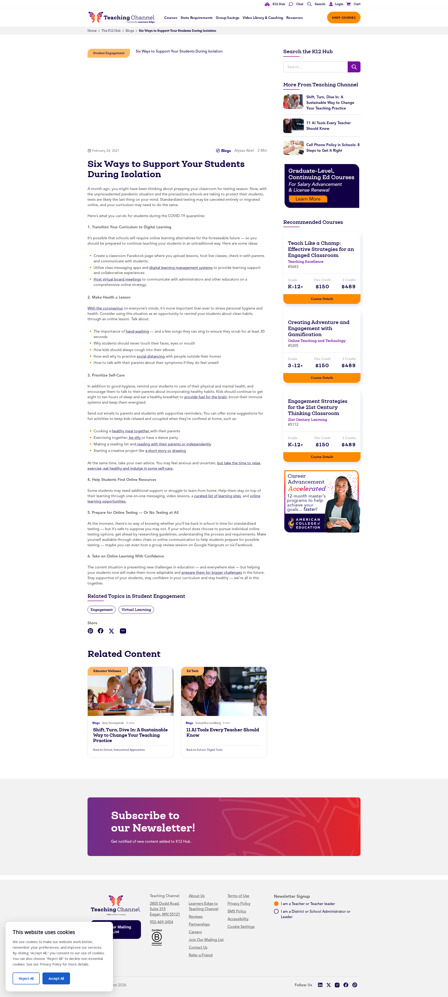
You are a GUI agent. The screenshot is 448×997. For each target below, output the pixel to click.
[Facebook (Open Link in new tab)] (345, 985)
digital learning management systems (181, 267)
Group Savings (227, 18)
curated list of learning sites (217, 496)
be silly (135, 437)
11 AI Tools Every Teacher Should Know (222, 732)
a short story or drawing (165, 450)
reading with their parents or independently (173, 444)
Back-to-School (102, 749)
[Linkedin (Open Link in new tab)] (320, 985)
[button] (335, 4)
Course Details (327, 297)
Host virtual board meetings (117, 279)
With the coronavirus (105, 308)
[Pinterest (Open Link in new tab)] (354, 985)
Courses (170, 18)
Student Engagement (108, 53)
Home (92, 30)
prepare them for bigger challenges (212, 572)
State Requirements (197, 18)
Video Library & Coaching (263, 18)
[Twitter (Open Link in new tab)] (328, 985)
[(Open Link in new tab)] (321, 185)
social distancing (151, 356)
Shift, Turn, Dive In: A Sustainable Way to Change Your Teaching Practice (130, 735)
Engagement (102, 609)
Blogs (130, 30)
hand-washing (137, 331)
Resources (294, 18)
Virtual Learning (136, 609)
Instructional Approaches (129, 749)
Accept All (59, 976)
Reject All (29, 976)
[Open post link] (131, 691)
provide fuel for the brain (205, 397)
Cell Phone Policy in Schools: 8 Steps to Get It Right (333, 148)
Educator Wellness (107, 671)
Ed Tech (192, 671)
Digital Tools (214, 749)
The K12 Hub (111, 30)
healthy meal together (131, 431)
